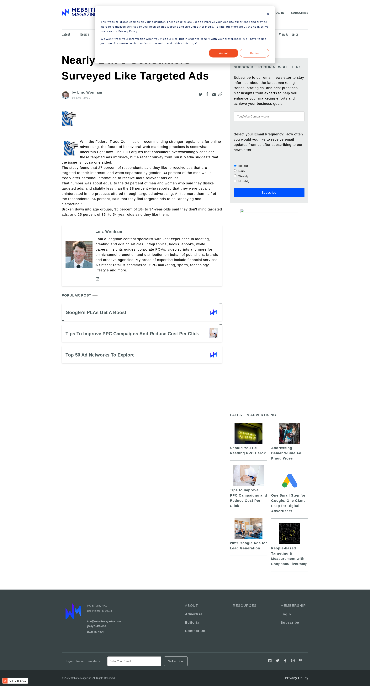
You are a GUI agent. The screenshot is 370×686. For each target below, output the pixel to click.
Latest (66, 34)
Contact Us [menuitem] (195, 631)
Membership (292, 605)
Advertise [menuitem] (194, 614)
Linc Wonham (109, 231)
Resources (244, 605)
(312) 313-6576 (95, 631)
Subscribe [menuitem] (290, 622)
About (191, 605)
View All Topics (288, 34)
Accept (223, 53)
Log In (279, 12)
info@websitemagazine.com (104, 621)
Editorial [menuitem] (193, 622)
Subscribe (299, 12)
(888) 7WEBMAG (96, 626)
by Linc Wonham (87, 92)
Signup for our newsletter (84, 661)
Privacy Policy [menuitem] (296, 678)
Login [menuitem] (286, 614)
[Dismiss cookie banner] (268, 14)
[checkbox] (269, 173)
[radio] (269, 165)
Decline (254, 53)
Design (84, 34)
